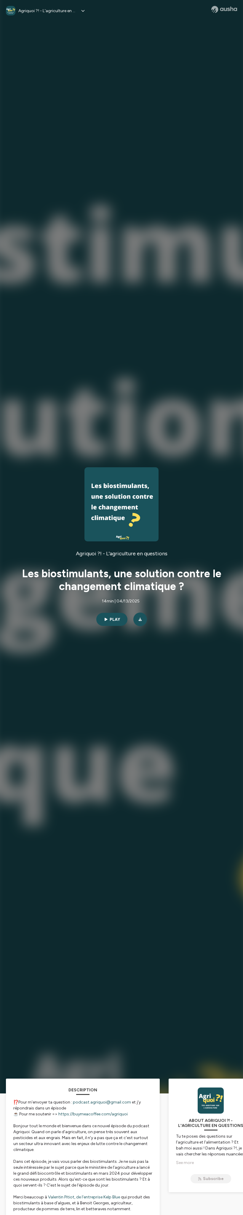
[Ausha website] (224, 9)
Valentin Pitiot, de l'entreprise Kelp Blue (84, 1197)
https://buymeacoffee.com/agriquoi (93, 1114)
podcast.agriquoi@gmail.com (102, 1102)
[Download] (140, 619)
